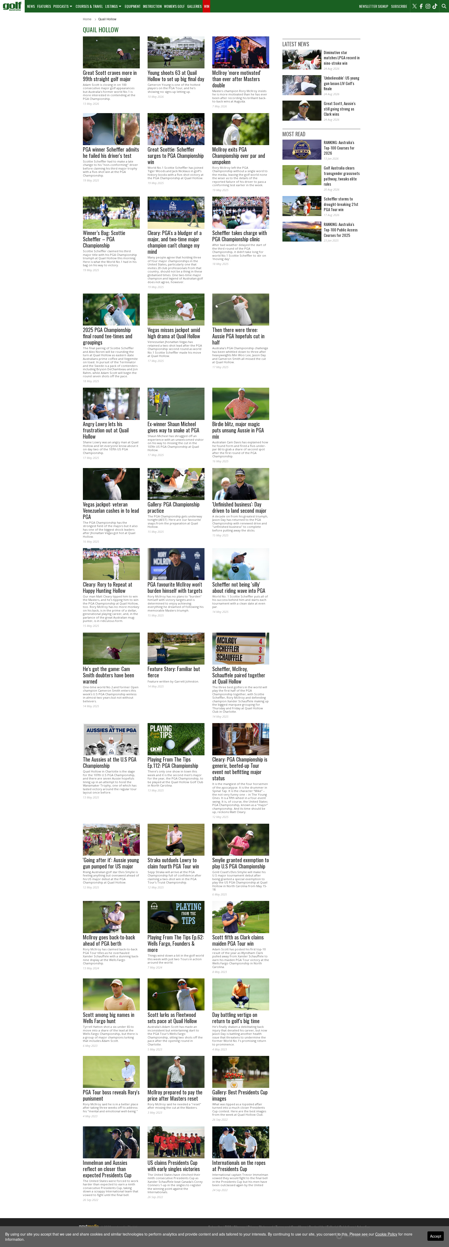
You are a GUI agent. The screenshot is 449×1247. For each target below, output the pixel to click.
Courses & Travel (89, 6)
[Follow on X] (414, 6)
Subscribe (399, 6)
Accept (435, 1236)
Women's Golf (174, 6)
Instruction (152, 6)
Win (206, 6)
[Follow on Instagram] (428, 6)
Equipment (133, 6)
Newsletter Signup (373, 6)
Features (44, 6)
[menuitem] (12, 6)
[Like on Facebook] (421, 6)
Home (87, 19)
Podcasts (61, 6)
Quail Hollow (107, 19)
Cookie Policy (386, 1234)
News (31, 6)
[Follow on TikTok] (434, 6)
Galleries (194, 6)
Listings (111, 6)
